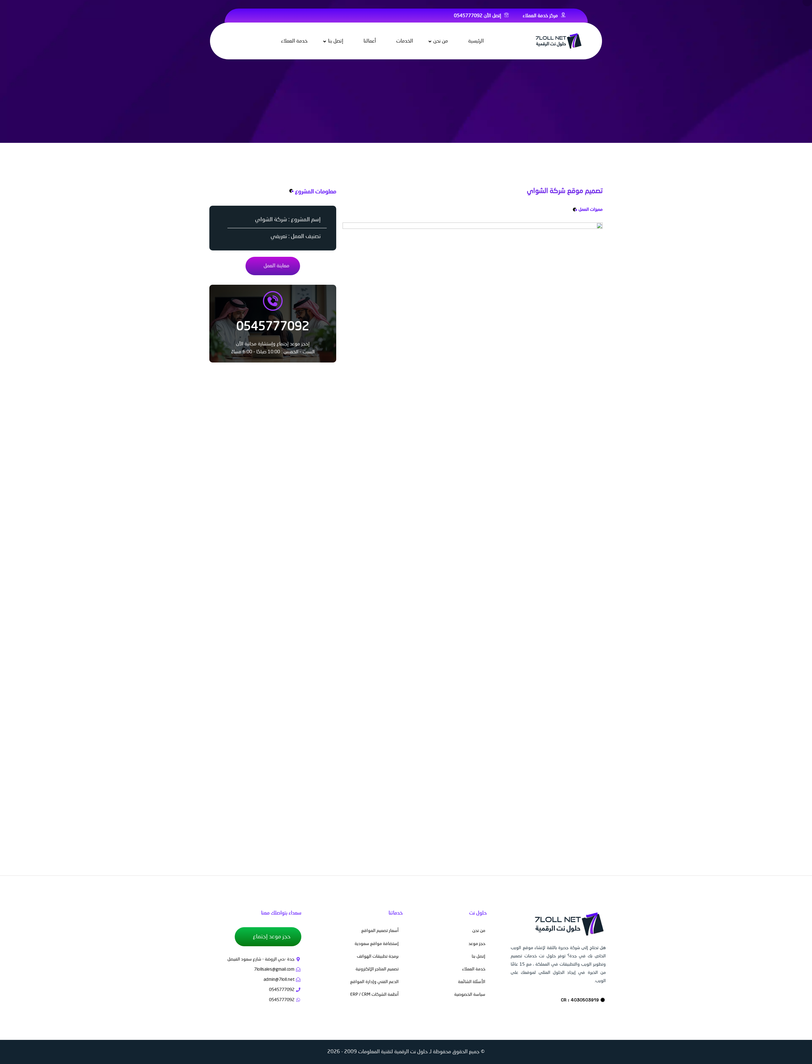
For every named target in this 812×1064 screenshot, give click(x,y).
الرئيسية (476, 41)
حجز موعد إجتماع (271, 937)
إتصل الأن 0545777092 (478, 16)
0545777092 (272, 327)
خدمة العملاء (294, 41)
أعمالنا (369, 41)
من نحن (440, 41)
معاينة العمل (275, 266)
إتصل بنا (335, 41)
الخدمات (404, 41)
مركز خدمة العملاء (541, 16)
